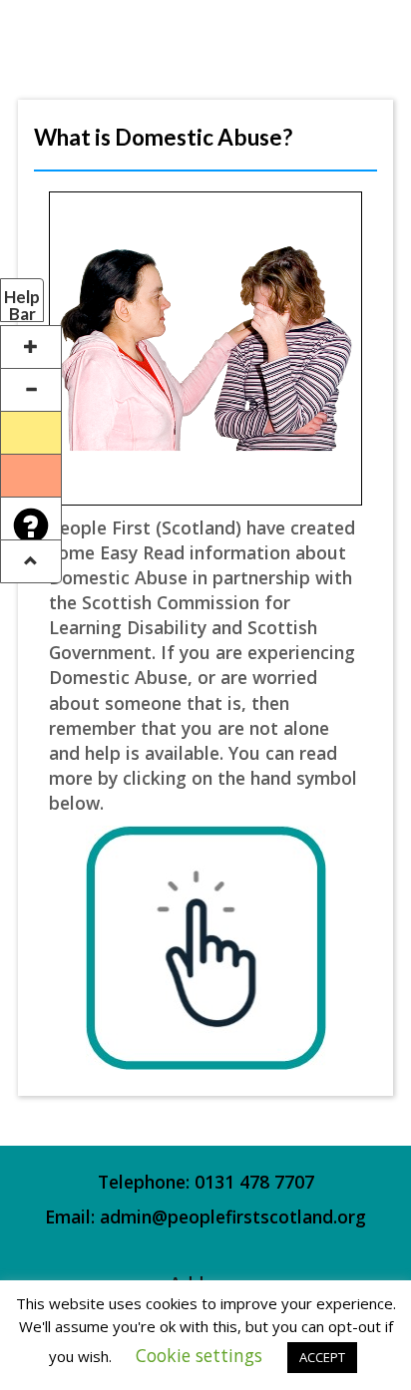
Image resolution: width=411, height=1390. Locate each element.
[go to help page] (31, 518)
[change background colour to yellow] (31, 433)
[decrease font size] (31, 390)
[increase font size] (31, 347)
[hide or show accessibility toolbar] (31, 561)
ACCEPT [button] (322, 1357)
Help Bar (22, 304)
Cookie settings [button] (199, 1355)
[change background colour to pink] (31, 476)
